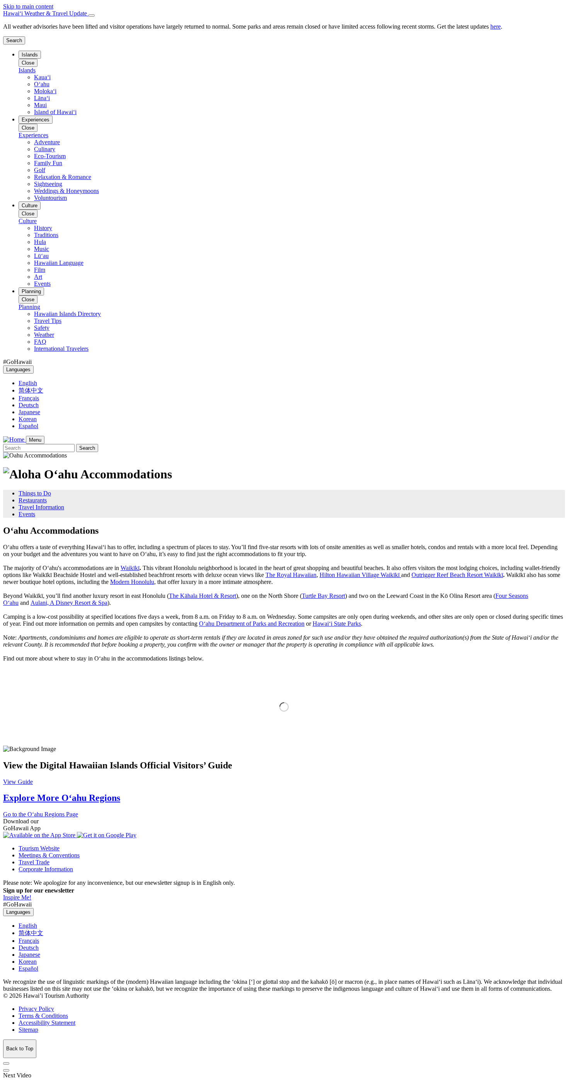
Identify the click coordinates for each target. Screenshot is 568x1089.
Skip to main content (28, 6)
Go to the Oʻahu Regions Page (40, 814)
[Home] (14, 439)
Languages (18, 369)
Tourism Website (39, 848)
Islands (30, 55)
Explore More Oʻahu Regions (61, 798)
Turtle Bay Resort (323, 595)
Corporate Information (46, 869)
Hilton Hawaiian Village (360, 575)
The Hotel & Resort (202, 595)
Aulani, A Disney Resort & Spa (69, 602)
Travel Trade (34, 862)
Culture (29, 205)
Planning (31, 291)
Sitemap (28, 1029)
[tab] (284, 13)
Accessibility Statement (47, 1022)
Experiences (35, 120)
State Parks (337, 623)
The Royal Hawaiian (290, 575)
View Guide (18, 781)
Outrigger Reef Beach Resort (457, 575)
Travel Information (41, 507)
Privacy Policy (36, 1008)
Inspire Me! (17, 897)
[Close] (91, 15)
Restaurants (33, 500)
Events (27, 514)
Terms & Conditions (43, 1015)
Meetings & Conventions (49, 855)
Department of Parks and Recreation (251, 623)
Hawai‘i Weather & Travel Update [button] (45, 13)
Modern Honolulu (132, 582)
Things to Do (35, 493)
